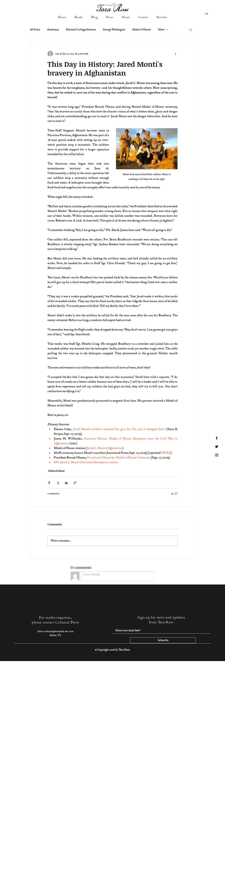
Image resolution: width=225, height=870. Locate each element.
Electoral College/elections (81, 29)
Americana (53, 29)
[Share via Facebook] (49, 482)
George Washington (114, 29)
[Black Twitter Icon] (217, 447)
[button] (206, 13)
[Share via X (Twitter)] (57, 482)
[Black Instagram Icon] (217, 455)
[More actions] (175, 54)
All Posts (35, 29)
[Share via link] (75, 482)
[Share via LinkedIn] (66, 482)
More (161, 29)
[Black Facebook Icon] (217, 438)
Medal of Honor (141, 29)
